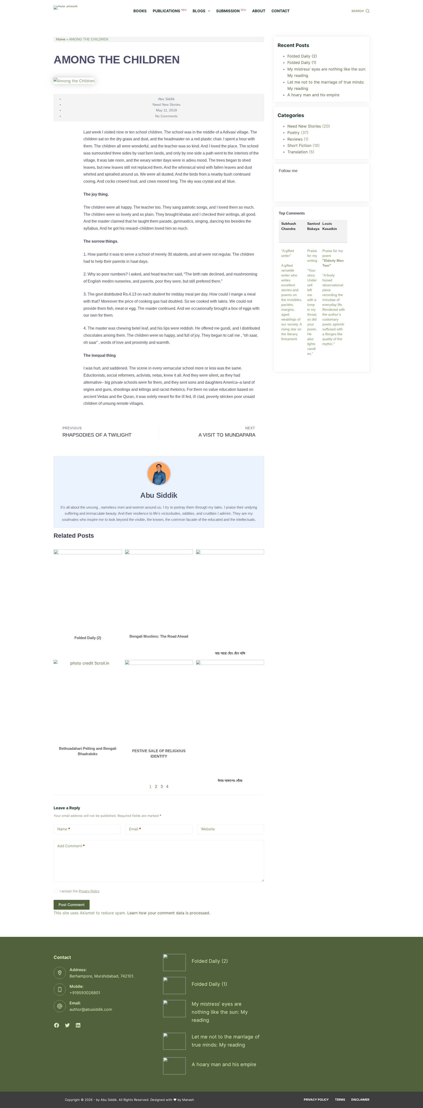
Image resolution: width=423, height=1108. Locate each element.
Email (135, 829)
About (258, 11)
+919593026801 (85, 992)
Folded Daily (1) (301, 62)
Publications (170, 11)
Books (140, 11)
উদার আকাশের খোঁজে (230, 780)
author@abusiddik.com (91, 1009)
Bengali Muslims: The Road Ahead (158, 636)
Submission (231, 11)
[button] (61, 136)
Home (60, 39)
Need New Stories (166, 105)
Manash (188, 1100)
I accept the (79, 891)
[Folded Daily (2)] (174, 962)
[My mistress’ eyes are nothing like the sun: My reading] (174, 1008)
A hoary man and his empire (313, 94)
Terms (340, 1099)
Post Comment (72, 904)
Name (63, 829)
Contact (280, 11)
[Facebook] (56, 1025)
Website (208, 829)
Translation (297, 151)
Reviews (295, 139)
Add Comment (71, 846)
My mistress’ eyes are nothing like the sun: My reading (220, 1012)
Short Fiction (299, 145)
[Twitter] (285, 189)
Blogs (199, 11)
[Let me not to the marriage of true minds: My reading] (174, 1041)
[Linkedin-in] (302, 189)
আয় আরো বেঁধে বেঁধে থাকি (230, 653)
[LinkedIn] (78, 1025)
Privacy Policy (89, 891)
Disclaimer (360, 1099)
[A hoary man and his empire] (174, 1065)
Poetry (293, 132)
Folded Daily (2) (87, 638)
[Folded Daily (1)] (174, 985)
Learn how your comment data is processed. (168, 912)
